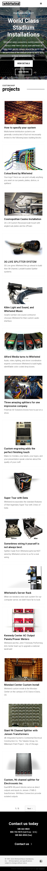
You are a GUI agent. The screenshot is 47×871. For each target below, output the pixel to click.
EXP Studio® (40, 869)
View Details (23, 63)
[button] (38, 3)
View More (23, 72)
